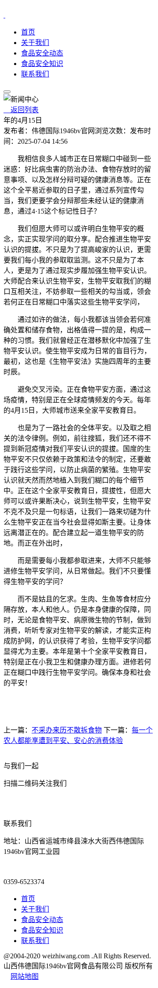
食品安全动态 (42, 53)
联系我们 (35, 74)
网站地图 (25, 976)
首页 (28, 32)
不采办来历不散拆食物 (67, 730)
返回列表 (21, 110)
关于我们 (35, 42)
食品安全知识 (42, 63)
